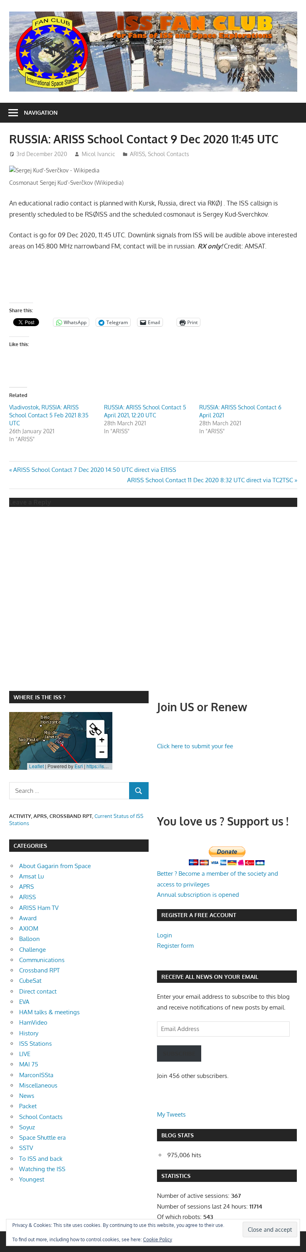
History (28, 1033)
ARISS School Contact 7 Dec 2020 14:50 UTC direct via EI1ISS (94, 469)
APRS (26, 886)
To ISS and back (41, 1158)
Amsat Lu (31, 876)
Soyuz (27, 1127)
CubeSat (30, 980)
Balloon (29, 939)
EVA (24, 1002)
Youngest (31, 1179)
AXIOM (28, 928)
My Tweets (171, 1114)
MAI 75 (28, 1064)
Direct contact (38, 991)
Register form (175, 945)
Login (164, 935)
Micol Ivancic (98, 154)
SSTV (26, 1148)
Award (28, 918)
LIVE (24, 1054)
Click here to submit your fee (195, 746)
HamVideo (33, 1022)
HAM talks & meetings (49, 1012)
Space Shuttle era (42, 1137)
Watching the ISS (42, 1169)
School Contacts (168, 154)
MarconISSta (36, 1075)
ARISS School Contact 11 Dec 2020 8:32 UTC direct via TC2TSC (210, 480)
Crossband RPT (39, 970)
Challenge (32, 949)
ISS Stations (35, 1043)
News (26, 1095)
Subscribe (179, 1053)
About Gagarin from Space (55, 866)
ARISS (137, 154)
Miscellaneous (38, 1085)
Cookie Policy (157, 1239)
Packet (28, 1106)
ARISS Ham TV (39, 908)
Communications (42, 960)
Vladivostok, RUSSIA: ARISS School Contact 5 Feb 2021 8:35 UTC (48, 415)
